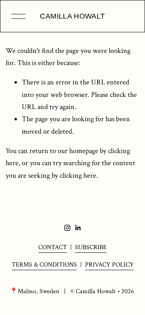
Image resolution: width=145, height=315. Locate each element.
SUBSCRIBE (91, 247)
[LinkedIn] (78, 228)
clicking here (78, 175)
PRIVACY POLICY (109, 264)
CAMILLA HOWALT (72, 16)
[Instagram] (67, 228)
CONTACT (52, 247)
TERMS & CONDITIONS (44, 264)
